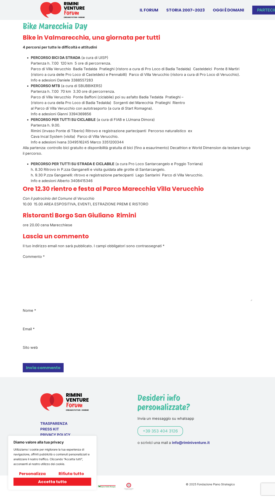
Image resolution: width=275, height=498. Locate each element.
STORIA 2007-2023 (185, 10)
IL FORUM (149, 10)
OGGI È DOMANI (228, 10)
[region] (52, 463)
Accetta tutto (52, 482)
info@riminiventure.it (191, 442)
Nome (29, 310)
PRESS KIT (49, 429)
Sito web (30, 347)
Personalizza (32, 473)
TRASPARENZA (53, 423)
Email (29, 329)
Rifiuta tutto (71, 473)
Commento (34, 256)
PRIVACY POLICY (55, 435)
